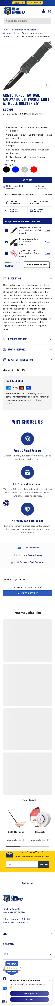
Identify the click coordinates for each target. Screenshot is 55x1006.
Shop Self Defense (33, 3)
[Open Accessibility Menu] (6, 503)
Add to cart (27, 180)
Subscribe (43, 864)
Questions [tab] (19, 580)
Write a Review (30, 594)
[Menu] (37, 11)
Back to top (27, 883)
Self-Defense (16, 29)
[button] (27, 113)
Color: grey (8, 164)
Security (40, 832)
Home (6, 29)
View (48, 231)
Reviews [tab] (7, 580)
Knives (17, 33)
